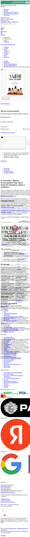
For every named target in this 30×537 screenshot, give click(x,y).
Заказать (18, 287)
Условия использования (10, 313)
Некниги (6, 363)
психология (25, 207)
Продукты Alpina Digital (10, 329)
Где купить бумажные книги (11, 378)
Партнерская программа (10, 320)
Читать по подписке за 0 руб (8, 5)
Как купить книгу (9, 374)
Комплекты (7, 365)
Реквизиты (7, 315)
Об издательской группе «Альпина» (14, 316)
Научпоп (6, 345)
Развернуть (4, 161)
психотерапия (4, 210)
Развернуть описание (6, 196)
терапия (18, 210)
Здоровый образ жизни (10, 357)
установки (3, 212)
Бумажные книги (8, 337)
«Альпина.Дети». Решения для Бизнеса (14, 327)
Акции (6, 53)
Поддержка (7, 15)
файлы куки (13, 528)
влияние (3, 205)
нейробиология (5, 207)
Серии (5, 50)
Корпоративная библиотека (11, 330)
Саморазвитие (8, 344)
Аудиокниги (7, 340)
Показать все (24, 261)
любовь (8, 205)
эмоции (9, 212)
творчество (12, 210)
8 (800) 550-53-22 (5, 499)
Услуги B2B (7, 326)
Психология (7, 347)
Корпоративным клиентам (11, 13)
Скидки (6, 48)
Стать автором (11, 502)
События (6, 47)
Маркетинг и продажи (10, 354)
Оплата (6, 384)
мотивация (14, 205)
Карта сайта (7, 367)
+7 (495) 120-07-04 (5, 500)
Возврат (6, 10)
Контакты (6, 57)
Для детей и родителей (10, 353)
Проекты (6, 319)
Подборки (6, 51)
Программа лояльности (10, 381)
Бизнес (6, 348)
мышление (20, 205)
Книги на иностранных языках (12, 364)
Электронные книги (9, 338)
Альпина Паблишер (22, 258)
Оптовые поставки (9, 331)
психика (19, 207)
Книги (5, 309)
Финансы (6, 350)
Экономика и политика (10, 355)
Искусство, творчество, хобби (12, 358)
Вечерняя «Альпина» (9, 317)
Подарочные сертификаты (11, 12)
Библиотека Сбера (9, 360)
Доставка (6, 9)
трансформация (25, 210)
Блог (5, 55)
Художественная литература (11, 351)
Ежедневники (7, 361)
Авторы (6, 54)
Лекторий (6, 41)
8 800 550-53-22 (5, 17)
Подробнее (4, 289)
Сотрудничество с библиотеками (13, 372)
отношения (13, 207)
